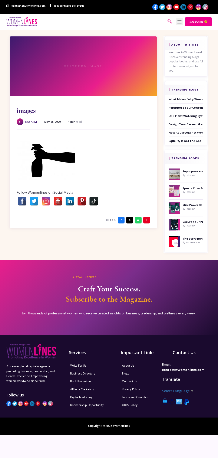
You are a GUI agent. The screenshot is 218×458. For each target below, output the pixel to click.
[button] (179, 21)
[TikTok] (93, 201)
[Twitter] (34, 201)
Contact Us (129, 381)
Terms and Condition (135, 397)
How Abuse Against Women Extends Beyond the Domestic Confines (186, 132)
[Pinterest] (81, 201)
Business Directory (82, 373)
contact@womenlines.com (183, 369)
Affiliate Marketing (82, 389)
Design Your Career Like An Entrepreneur (186, 124)
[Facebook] (22, 201)
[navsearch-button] (169, 22)
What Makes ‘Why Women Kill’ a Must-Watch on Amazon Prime (186, 99)
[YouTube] (57, 201)
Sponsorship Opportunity (87, 405)
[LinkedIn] (69, 201)
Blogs (125, 373)
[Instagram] (46, 201)
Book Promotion (80, 381)
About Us (128, 365)
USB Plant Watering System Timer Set (186, 116)
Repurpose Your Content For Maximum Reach (186, 107)
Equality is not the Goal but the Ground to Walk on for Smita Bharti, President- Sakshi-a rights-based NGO (186, 141)
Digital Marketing (81, 397)
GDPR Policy (130, 405)
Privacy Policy (131, 389)
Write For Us (78, 365)
